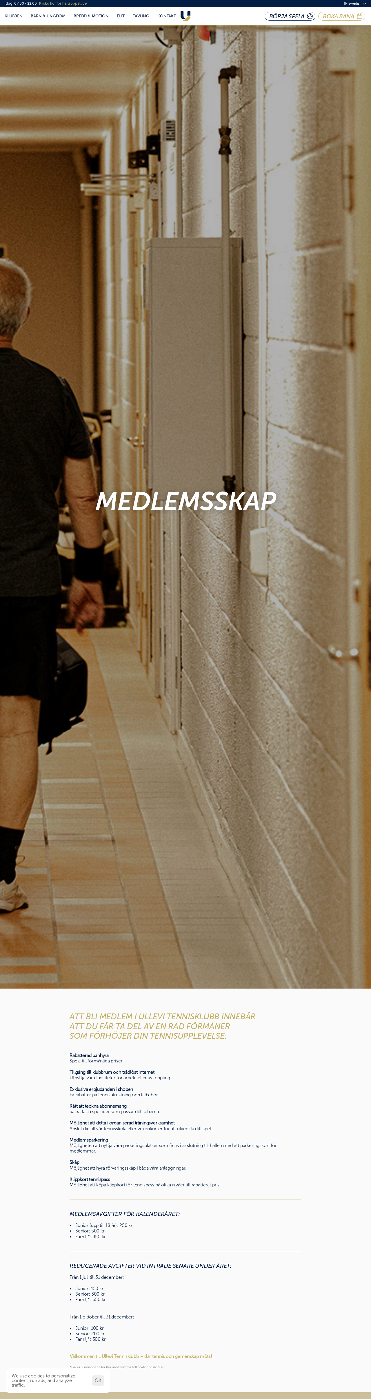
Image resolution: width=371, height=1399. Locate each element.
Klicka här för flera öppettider (63, 3)
